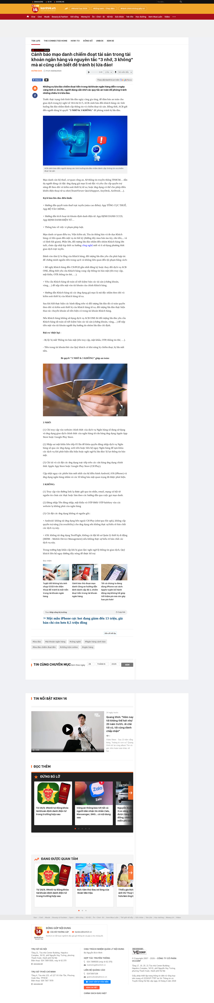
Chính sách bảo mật (95, 993)
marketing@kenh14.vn (96, 965)
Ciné (40, 16)
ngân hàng (88, 647)
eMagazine (38, 2)
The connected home (55, 40)
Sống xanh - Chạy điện (104, 8)
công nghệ (87, 245)
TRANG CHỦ (28, 17)
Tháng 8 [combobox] (101, 664)
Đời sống (74, 16)
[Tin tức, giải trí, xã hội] (45, 9)
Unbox (99, 40)
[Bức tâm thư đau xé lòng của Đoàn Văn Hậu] (94, 875)
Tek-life (129, 16)
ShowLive (60, 2)
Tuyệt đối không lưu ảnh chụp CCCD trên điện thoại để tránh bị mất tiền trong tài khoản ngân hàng (55, 589)
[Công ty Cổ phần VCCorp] (139, 951)
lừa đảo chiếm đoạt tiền (45, 647)
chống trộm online (69, 647)
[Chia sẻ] (35, 95)
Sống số (88, 40)
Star (33, 16)
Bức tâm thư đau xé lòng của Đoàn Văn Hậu (93, 891)
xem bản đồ (38, 964)
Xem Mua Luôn (155, 16)
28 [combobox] (90, 664)
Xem (127, 664)
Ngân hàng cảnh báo (96, 641)
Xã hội (110, 16)
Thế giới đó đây (127, 918)
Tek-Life (149, 918)
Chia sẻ (38, 80)
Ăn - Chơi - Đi (98, 16)
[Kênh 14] (38, 933)
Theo (85, 612)
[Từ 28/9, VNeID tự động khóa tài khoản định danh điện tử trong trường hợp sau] (53, 793)
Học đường (141, 16)
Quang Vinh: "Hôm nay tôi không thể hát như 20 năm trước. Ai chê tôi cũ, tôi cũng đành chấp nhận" (119, 724)
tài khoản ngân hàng (55, 641)
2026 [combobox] (114, 664)
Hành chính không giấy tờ (133, 8)
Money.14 (85, 16)
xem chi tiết (91, 988)
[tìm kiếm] (181, 2)
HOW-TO (75, 40)
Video (167, 16)
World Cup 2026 (80, 8)
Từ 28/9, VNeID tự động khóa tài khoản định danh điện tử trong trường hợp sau (52, 811)
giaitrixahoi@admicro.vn (97, 977)
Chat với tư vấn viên (98, 982)
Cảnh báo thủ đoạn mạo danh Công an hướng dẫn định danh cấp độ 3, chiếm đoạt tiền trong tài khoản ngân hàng (85, 589)
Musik (46, 16)
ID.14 (49, 2)
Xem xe (110, 40)
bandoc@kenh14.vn (83, 932)
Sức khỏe (119, 16)
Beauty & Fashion (60, 16)
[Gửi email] (46, 79)
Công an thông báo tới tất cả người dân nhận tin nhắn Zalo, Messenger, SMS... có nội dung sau (94, 812)
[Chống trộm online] (40, 50)
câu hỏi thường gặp (59, 932)
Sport (71, 918)
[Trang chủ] (35, 88)
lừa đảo (37, 641)
